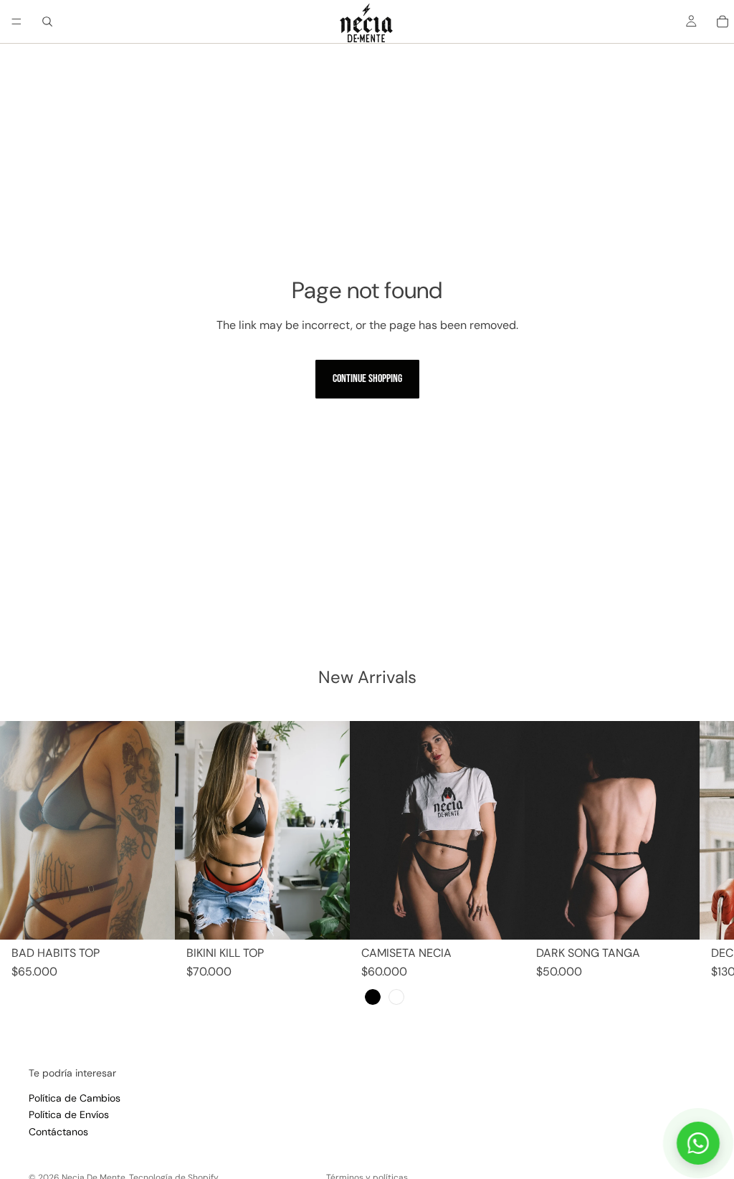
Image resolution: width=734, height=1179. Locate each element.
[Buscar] (47, 21)
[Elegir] (153, 917)
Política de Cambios (74, 1098)
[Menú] (16, 21)
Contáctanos (58, 1131)
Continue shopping (367, 379)
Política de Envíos (69, 1114)
